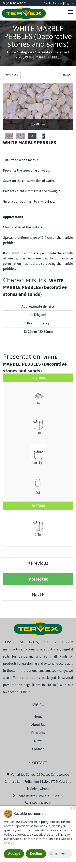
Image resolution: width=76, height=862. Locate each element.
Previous (12, 74)
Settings (60, 853)
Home (11, 52)
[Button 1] (71, 12)
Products (38, 732)
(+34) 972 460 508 (15, 3)
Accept (14, 853)
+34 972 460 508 (39, 803)
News (38, 741)
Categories (26, 52)
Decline (36, 853)
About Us (38, 724)
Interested (38, 579)
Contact (38, 749)
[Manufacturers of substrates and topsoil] (38, 629)
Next (66, 74)
